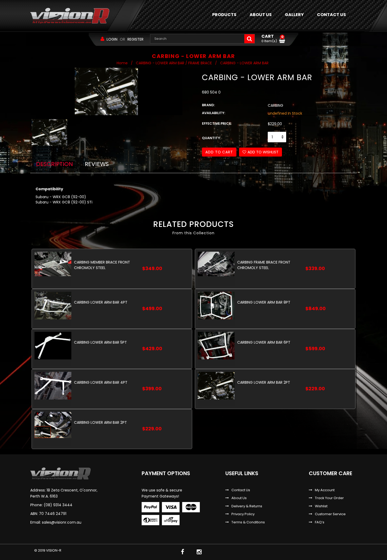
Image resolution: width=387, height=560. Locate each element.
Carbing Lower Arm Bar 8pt (263, 302)
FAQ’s (319, 522)
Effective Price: (217, 123)
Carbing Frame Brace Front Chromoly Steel (263, 265)
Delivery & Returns (246, 506)
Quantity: (211, 138)
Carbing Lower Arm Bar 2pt (263, 382)
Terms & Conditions (248, 522)
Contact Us (240, 490)
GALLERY (294, 15)
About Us (239, 498)
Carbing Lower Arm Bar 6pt (263, 342)
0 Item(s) (272, 38)
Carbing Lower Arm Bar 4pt (100, 302)
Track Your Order (329, 498)
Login (112, 39)
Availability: (213, 113)
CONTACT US (331, 15)
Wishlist (321, 506)
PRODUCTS (224, 15)
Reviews (97, 164)
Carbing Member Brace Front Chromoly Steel (102, 265)
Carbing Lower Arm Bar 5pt (100, 342)
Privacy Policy (243, 514)
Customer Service (330, 514)
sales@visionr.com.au (61, 522)
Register (135, 39)
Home (122, 63)
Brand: (208, 105)
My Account (325, 490)
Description (54, 164)
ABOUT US (261, 15)
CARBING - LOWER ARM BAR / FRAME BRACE (174, 63)
